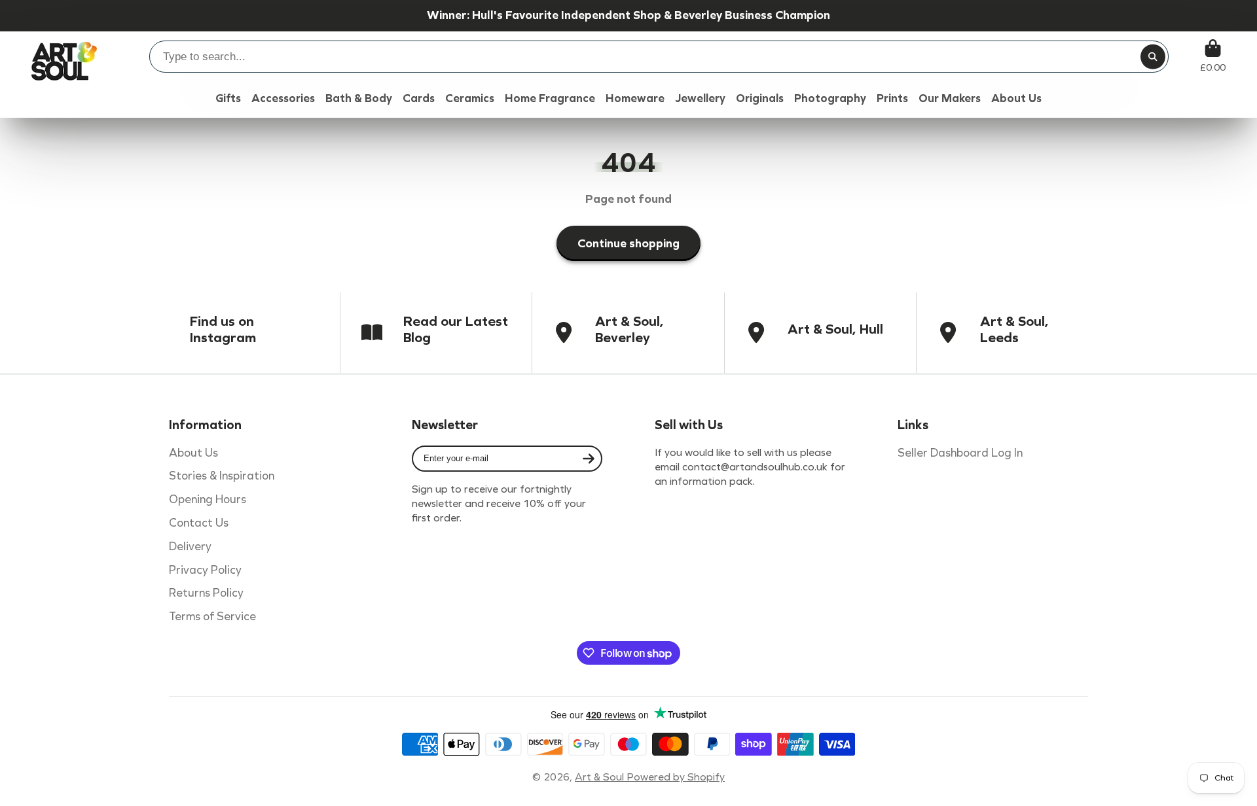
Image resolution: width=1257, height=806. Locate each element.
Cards (419, 98)
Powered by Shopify (676, 777)
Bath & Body (358, 98)
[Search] (1152, 56)
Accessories (283, 98)
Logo (64, 55)
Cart (1213, 56)
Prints (892, 98)
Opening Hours (207, 499)
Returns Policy (206, 593)
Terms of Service (212, 616)
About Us (193, 453)
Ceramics (469, 98)
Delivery (190, 546)
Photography (830, 98)
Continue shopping (628, 243)
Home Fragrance (550, 98)
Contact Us (198, 523)
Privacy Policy (205, 570)
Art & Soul (601, 777)
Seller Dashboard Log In (960, 453)
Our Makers (950, 98)
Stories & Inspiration (221, 476)
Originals (760, 98)
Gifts (228, 98)
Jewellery (700, 98)
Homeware (635, 98)
